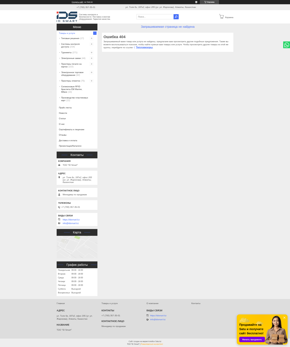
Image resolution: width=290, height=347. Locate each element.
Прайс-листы (65, 107)
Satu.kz (158, 341)
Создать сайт (77, 2)
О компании (152, 303)
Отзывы (62, 135)
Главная (61, 303)
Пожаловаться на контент (152, 344)
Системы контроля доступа (70, 45)
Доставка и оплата (68, 140)
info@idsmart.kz (71, 223)
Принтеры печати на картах (71, 65)
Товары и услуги (67, 33)
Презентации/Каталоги (70, 146)
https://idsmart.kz (71, 219)
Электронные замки (71, 58)
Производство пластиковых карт (74, 99)
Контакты (195, 303)
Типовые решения (70, 38)
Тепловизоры (144, 47)
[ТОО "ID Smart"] (67, 16)
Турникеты (66, 52)
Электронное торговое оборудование (72, 73)
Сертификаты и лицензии (71, 129)
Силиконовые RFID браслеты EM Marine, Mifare (71, 89)
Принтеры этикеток (70, 81)
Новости (63, 113)
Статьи (62, 118)
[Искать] (176, 16)
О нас (62, 124)
